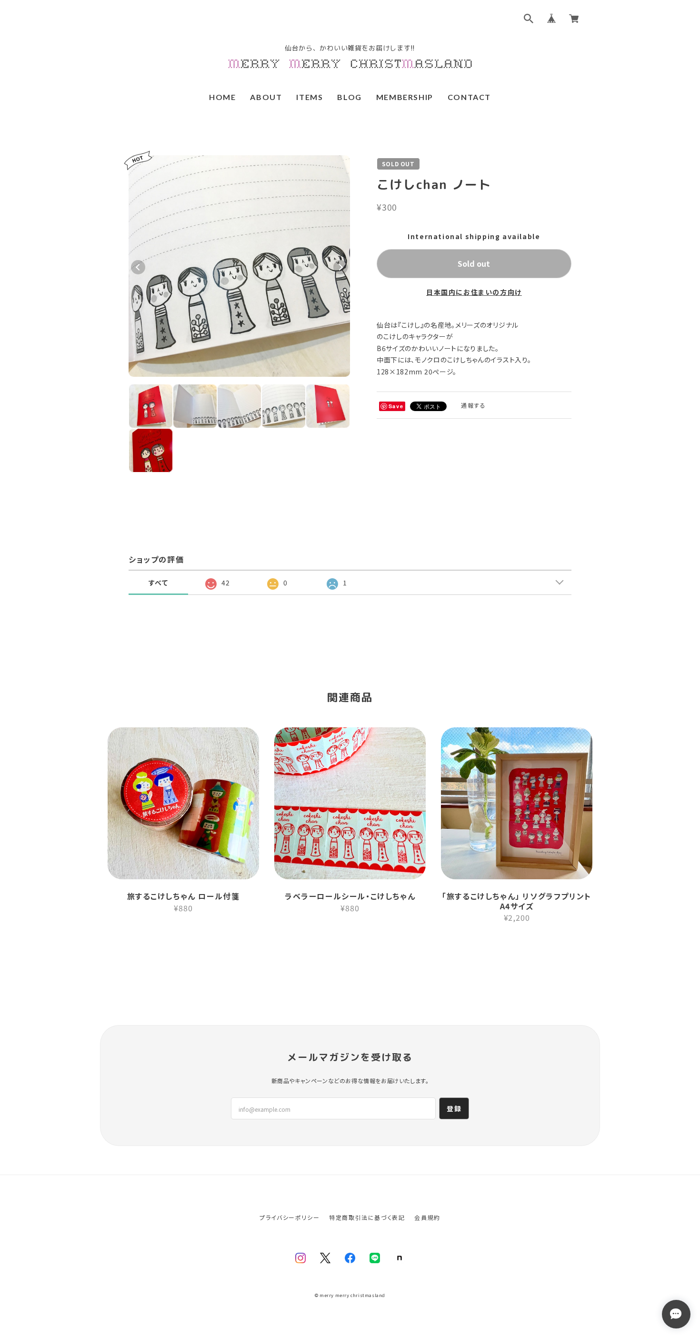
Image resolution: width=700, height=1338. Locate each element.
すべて (159, 582)
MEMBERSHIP (404, 96)
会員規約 (427, 1217)
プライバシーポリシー (290, 1217)
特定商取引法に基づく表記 (367, 1217)
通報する (473, 405)
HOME (222, 96)
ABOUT (266, 96)
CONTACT (469, 96)
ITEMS (309, 96)
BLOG (349, 96)
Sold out (474, 263)
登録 (454, 1108)
